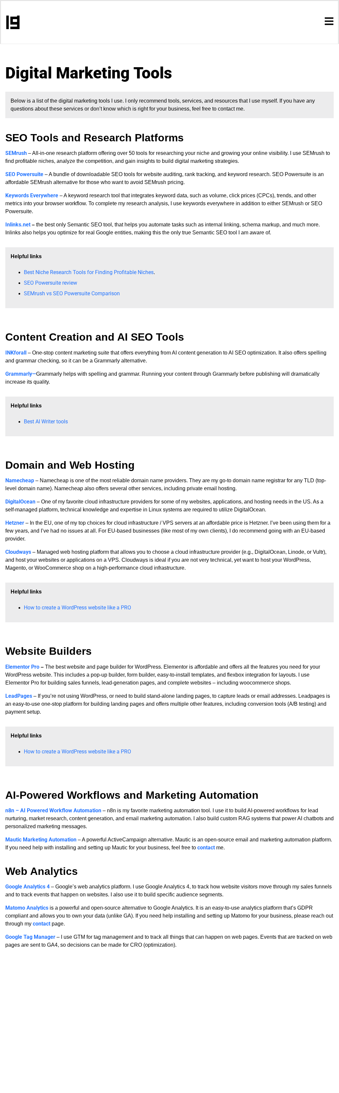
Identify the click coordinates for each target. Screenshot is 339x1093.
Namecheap (19, 480)
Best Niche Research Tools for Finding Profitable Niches (89, 272)
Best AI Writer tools (46, 421)
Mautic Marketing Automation (40, 839)
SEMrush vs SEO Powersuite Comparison (72, 293)
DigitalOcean (21, 502)
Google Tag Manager (30, 937)
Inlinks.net (18, 224)
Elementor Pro (23, 667)
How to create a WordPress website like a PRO (77, 607)
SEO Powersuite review (50, 283)
